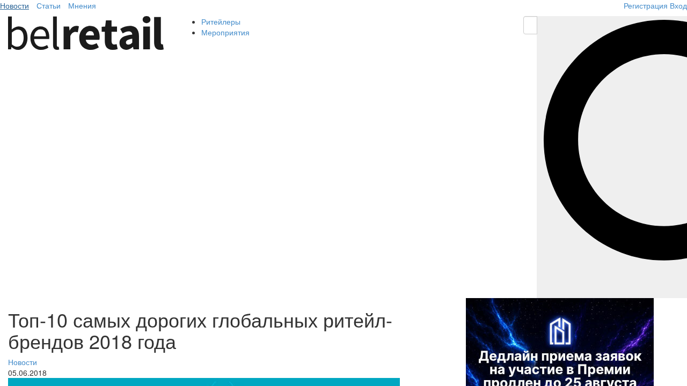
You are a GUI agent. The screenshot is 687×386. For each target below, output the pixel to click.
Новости (14, 5)
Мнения (82, 5)
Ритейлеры (220, 21)
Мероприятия (225, 32)
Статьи (48, 5)
